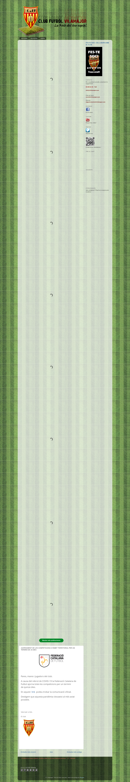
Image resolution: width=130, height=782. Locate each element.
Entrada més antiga (74, 752)
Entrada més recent (28, 752)
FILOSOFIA (34, 38)
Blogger (82, 777)
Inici (51, 752)
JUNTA (42, 38)
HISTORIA (24, 38)
